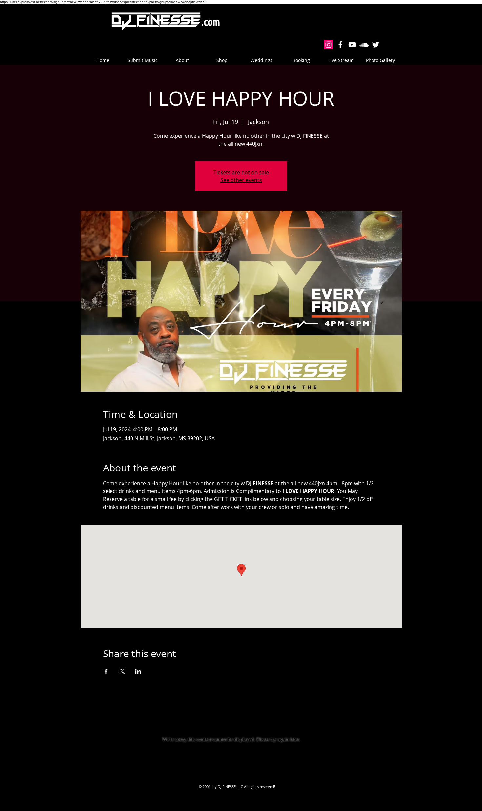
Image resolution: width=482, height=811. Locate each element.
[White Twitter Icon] (375, 44)
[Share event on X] (122, 671)
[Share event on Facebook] (106, 671)
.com (210, 21)
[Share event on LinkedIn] (138, 671)
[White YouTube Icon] (352, 44)
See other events (241, 180)
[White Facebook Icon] (340, 44)
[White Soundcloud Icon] (364, 44)
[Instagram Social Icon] (328, 44)
